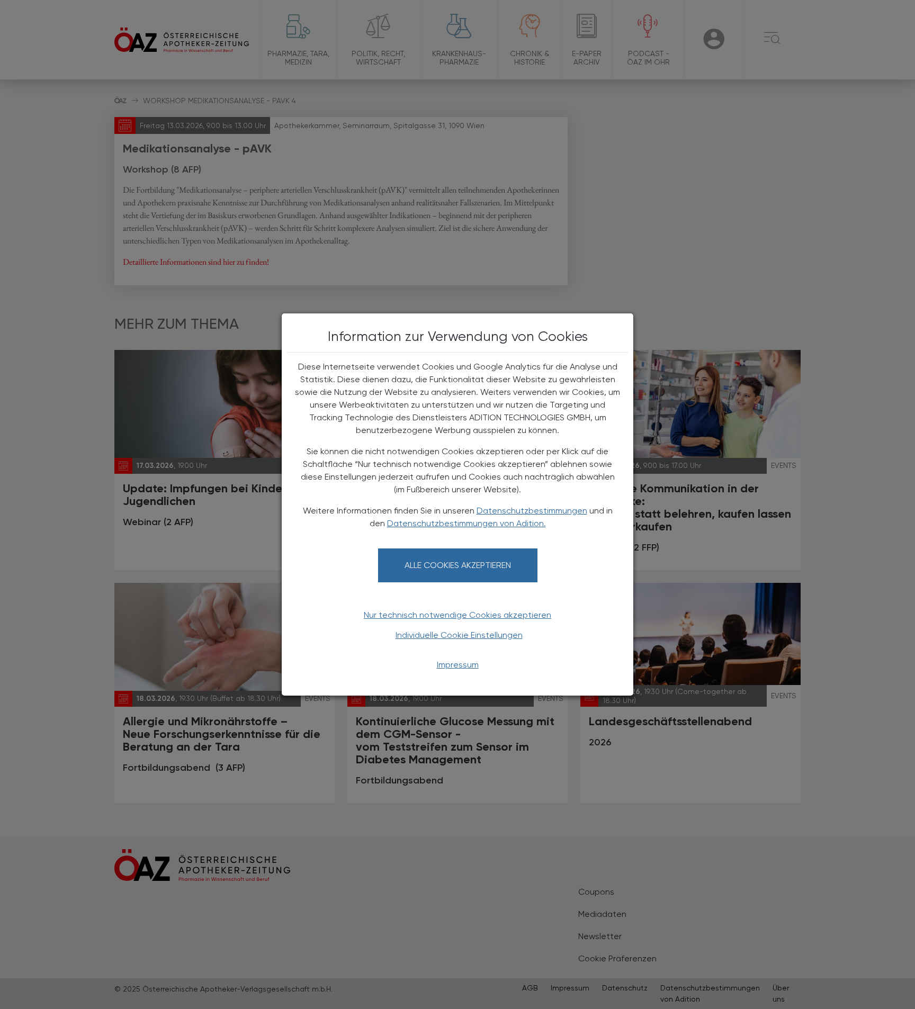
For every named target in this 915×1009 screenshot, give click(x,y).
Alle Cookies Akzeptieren (458, 565)
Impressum (458, 665)
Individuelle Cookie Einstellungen (459, 635)
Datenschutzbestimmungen (532, 511)
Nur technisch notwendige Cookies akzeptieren (457, 615)
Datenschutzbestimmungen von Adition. (466, 523)
